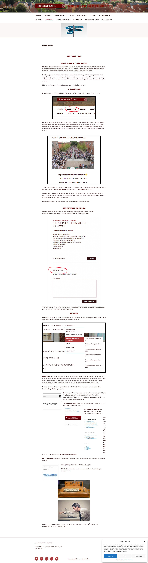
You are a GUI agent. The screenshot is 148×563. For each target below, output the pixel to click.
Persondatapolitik (128, 560)
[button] (144, 541)
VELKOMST (48, 15)
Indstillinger (138, 556)
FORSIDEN (38, 15)
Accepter (110, 556)
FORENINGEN (81, 15)
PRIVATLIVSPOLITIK (63, 20)
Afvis (124, 556)
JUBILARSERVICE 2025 (92, 20)
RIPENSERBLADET (60, 15)
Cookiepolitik (119, 560)
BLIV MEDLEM (77, 20)
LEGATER (38, 20)
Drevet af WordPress (84, 559)
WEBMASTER (67, 524)
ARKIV (72, 15)
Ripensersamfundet (88, 6)
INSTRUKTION (49, 20)
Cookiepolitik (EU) (107, 20)
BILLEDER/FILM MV (104, 15)
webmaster (42, 546)
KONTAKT (93, 15)
